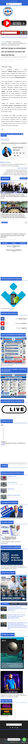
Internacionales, (5, 61)
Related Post (5, 178)
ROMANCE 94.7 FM (12, 476)
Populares (14, 603)
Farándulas (8, 41)
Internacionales (16, 41)
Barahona (4, 202)
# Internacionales (17, 134)
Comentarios (23, 603)
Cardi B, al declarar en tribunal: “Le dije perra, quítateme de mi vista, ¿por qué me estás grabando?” (13, 235)
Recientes (5, 603)
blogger (5, 243)
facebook (22, 243)
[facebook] (11, 1)
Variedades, (12, 61)
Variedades (4, 43)
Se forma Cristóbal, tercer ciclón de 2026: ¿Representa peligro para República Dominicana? (16, 616)
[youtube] (16, 1)
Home (2, 41)
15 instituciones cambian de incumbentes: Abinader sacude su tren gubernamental (17, 608)
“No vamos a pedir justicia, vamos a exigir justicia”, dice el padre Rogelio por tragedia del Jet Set (14, 196)
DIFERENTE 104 (11, 489)
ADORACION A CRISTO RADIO (14, 495)
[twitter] (12, 727)
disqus (14, 243)
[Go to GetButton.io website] (24, 742)
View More (24, 178)
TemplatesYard (6, 742)
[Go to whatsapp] (24, 739)
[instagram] (14, 1)
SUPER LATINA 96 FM (12, 482)
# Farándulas (8, 134)
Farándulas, (21, 59)
